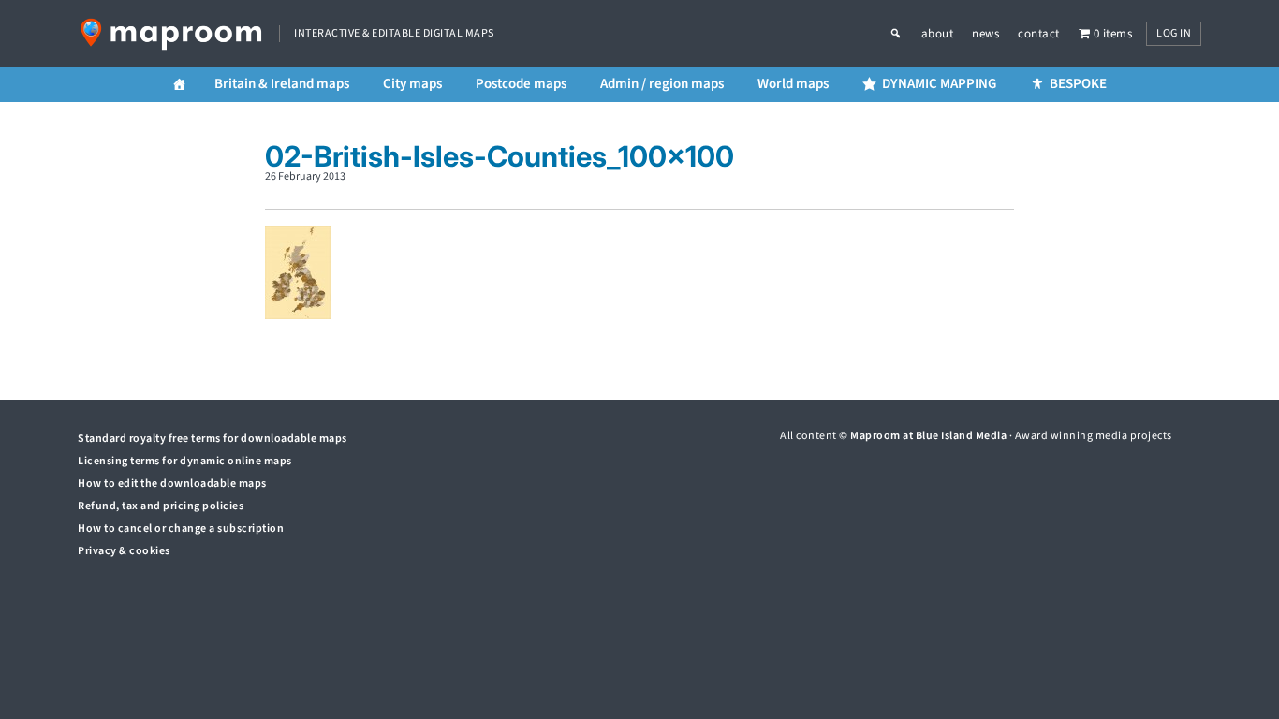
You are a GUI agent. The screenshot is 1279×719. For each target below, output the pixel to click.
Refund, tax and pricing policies (160, 506)
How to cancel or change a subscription (181, 528)
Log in (1173, 33)
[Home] (179, 84)
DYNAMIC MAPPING (939, 84)
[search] (905, 33)
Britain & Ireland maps (281, 84)
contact (1039, 33)
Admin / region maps (662, 84)
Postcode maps (521, 84)
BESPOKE (1078, 84)
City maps (412, 84)
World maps (793, 84)
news (985, 33)
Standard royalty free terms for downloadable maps (212, 439)
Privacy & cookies (124, 551)
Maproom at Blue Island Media (928, 436)
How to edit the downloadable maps (172, 484)
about (937, 33)
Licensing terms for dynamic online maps (185, 461)
